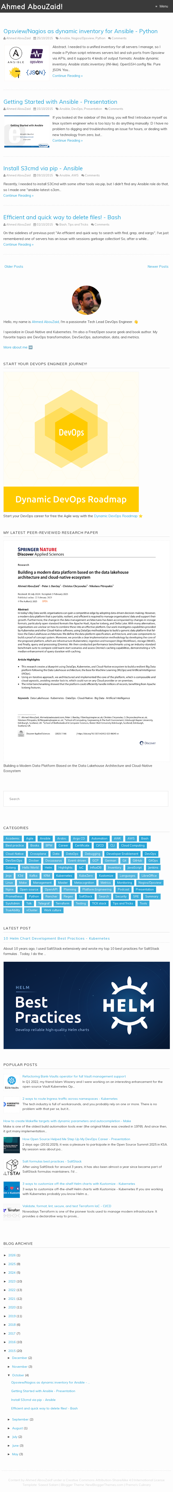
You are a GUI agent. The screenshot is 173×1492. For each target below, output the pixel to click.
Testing (81, 903)
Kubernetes (64, 875)
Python (100, 38)
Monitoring (124, 882)
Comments (119, 38)
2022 (12, 1290)
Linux (9, 882)
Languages (127, 875)
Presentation (93, 109)
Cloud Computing (133, 845)
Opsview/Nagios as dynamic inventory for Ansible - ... (50, 1382)
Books (34, 845)
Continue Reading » (67, 76)
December (19, 1358)
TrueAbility (13, 910)
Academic (13, 838)
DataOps (72, 854)
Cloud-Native (15, 854)
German (110, 860)
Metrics (106, 882)
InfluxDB (96, 867)
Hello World (30, 867)
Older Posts (14, 266)
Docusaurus (54, 860)
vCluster (32, 910)
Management (42, 882)
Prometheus (14, 896)
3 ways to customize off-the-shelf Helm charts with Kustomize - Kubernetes (79, 1184)
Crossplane (38, 854)
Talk (29, 903)
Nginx (10, 889)
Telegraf (44, 903)
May (15, 1454)
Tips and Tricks (78, 224)
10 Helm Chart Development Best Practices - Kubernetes (56, 938)
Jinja (8, 875)
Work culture (52, 910)
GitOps (153, 860)
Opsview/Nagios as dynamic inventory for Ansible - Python (80, 31)
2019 (12, 1316)
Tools (143, 903)
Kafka (33, 875)
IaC (81, 867)
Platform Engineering (97, 889)
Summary (151, 896)
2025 (12, 1264)
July (14, 1437)
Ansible (64, 38)
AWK (117, 838)
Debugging (92, 854)
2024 (12, 1273)
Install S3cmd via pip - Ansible (43, 168)
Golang (11, 867)
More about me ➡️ (18, 347)
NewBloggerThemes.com (104, 1485)
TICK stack (99, 903)
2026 (12, 1255)
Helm (48, 867)
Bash (63, 224)
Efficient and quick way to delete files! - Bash (62, 217)
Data (56, 854)
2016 (12, 1342)
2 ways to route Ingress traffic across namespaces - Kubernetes (70, 1099)
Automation (99, 838)
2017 (12, 1333)
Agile (29, 838)
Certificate (82, 845)
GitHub (137, 860)
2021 (12, 1299)
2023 (12, 1281)
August (17, 1428)
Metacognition (84, 882)
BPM (49, 845)
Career (63, 845)
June (15, 1446)
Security (121, 896)
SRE (136, 896)
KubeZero (86, 875)
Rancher (51, 896)
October (18, 1375)
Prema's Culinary (138, 1485)
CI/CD (100, 845)
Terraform (62, 903)
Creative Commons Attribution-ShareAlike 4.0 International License (115, 1480)
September (20, 1419)
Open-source (29, 889)
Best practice (15, 845)
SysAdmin (13, 903)
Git (124, 860)
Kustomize (106, 875)
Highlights (66, 867)
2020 (12, 1307)
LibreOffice (149, 875)
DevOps (77, 109)
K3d (20, 875)
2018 (12, 1325)
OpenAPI (51, 889)
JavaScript (134, 867)
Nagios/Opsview (82, 38)
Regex (68, 896)
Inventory (114, 867)
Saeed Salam (48, 1485)
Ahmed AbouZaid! (32, 6)
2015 (12, 1351)
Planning (70, 889)
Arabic (61, 838)
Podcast (123, 889)
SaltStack (85, 896)
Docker (34, 860)
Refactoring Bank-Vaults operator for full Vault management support (74, 1076)
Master (63, 882)
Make (23, 882)
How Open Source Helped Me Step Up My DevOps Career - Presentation (76, 1139)
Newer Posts (158, 266)
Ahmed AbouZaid (45, 322)
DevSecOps (14, 860)
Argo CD (79, 838)
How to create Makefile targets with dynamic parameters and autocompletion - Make (67, 1121)
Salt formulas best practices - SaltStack (52, 1161)
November (19, 1367)
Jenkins (153, 867)
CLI (112, 845)
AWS (75, 175)
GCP (95, 860)
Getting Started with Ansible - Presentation (60, 101)
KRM (47, 875)
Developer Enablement (122, 854)
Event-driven (77, 860)
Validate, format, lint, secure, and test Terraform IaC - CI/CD (67, 1206)
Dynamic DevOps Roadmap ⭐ (118, 516)
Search (104, 896)
